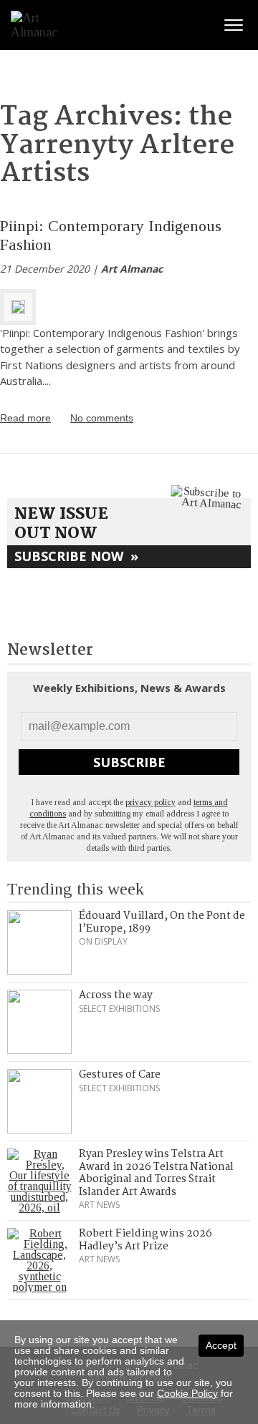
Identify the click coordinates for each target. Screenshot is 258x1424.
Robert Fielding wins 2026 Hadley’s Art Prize (145, 1240)
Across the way (116, 995)
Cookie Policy (187, 1393)
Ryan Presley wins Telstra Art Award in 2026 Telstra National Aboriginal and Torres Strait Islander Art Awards (156, 1173)
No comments (101, 418)
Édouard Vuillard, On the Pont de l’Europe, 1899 (162, 922)
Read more (25, 418)
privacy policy (150, 802)
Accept (221, 1345)
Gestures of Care (120, 1074)
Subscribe (129, 762)
